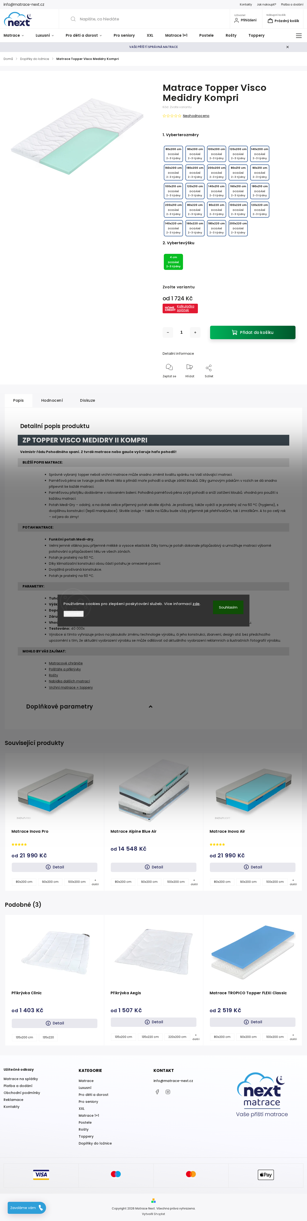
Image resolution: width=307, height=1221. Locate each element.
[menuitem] (17, 35)
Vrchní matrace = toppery (71, 687)
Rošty (53, 675)
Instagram (167, 1091)
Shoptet (159, 1214)
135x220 (48, 1037)
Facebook (157, 1091)
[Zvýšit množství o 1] (195, 332)
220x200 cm (177, 1037)
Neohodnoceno (196, 115)
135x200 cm (24, 1037)
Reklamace (13, 1099)
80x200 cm (24, 882)
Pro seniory (88, 1101)
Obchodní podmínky (22, 1092)
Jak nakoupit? (266, 4)
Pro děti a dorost (93, 1094)
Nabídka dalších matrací (69, 681)
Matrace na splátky (21, 1078)
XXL (81, 1108)
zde (196, 603)
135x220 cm (150, 1037)
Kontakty (246, 4)
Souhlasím (228, 607)
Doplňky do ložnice (95, 1143)
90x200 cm (50, 882)
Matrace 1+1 (89, 1115)
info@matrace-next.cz (173, 1080)
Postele (85, 1122)
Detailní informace (178, 353)
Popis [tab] (18, 400)
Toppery (86, 1136)
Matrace (86, 1080)
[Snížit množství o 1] (168, 332)
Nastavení (73, 613)
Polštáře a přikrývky (65, 669)
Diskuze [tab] (87, 400)
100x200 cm (77, 882)
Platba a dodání (292, 4)
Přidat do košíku (256, 332)
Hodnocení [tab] (52, 400)
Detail (58, 867)
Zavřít (287, 384)
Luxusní (85, 1087)
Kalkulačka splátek (185, 308)
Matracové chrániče (66, 663)
